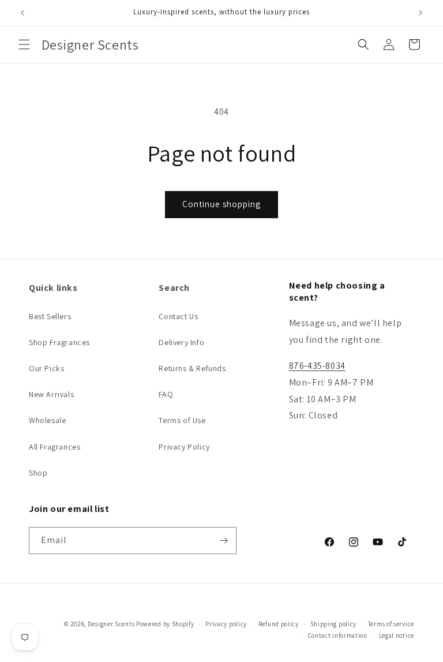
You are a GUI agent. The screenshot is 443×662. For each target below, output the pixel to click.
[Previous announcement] (22, 12)
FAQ (166, 394)
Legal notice (396, 635)
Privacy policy (226, 624)
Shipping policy (333, 624)
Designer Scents (111, 624)
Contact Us (178, 316)
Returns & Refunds (192, 368)
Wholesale (47, 420)
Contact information (337, 635)
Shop (38, 472)
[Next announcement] (420, 12)
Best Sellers (50, 316)
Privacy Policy (184, 447)
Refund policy (278, 624)
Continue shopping (221, 204)
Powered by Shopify (165, 624)
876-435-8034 (317, 366)
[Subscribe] (223, 540)
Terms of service (391, 624)
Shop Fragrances (59, 342)
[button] (24, 44)
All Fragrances (54, 447)
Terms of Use (182, 420)
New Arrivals (51, 394)
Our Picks (46, 368)
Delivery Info (181, 342)
